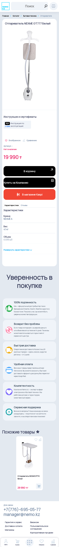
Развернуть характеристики (17, 250)
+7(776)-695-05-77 (22, 509)
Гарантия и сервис (13, 522)
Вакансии (34, 522)
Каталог (16, 16)
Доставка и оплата (13, 526)
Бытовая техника (29, 16)
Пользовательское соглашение (39, 527)
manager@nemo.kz (22, 514)
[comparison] (40, 439)
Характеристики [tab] (12, 205)
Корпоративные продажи (41, 532)
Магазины (9, 530)
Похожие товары (18, 431)
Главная (5, 16)
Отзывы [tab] (24, 205)
